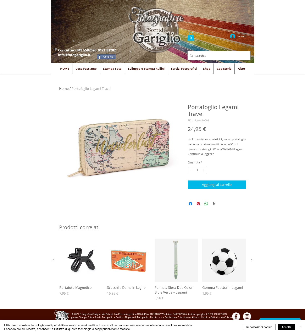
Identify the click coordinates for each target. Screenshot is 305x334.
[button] (190, 36)
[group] (152, 271)
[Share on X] (214, 203)
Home (64, 88)
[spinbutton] (197, 170)
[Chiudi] (300, 327)
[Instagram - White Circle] (247, 316)
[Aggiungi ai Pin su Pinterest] (198, 203)
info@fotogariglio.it (74, 54)
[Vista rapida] (81, 260)
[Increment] (203, 170)
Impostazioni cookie (259, 327)
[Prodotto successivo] (251, 260)
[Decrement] (191, 170)
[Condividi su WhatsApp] (206, 203)
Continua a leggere (201, 154)
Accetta (287, 327)
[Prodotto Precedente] (53, 260)
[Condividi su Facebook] (190, 203)
